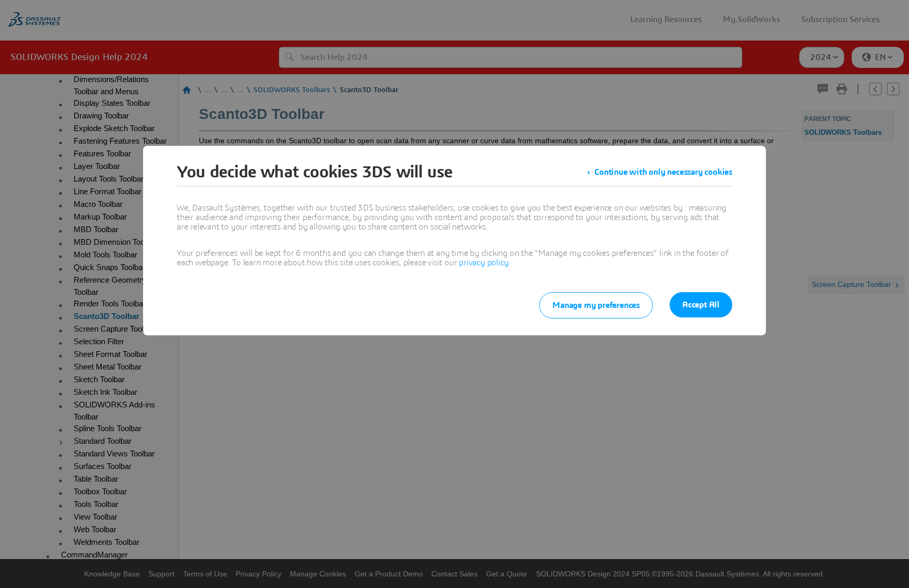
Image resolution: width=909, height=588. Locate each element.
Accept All (701, 305)
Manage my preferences (596, 305)
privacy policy (483, 262)
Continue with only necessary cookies (663, 172)
